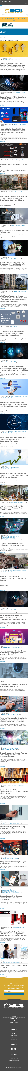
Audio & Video (14, 1022)
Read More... (3, 73)
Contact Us (14, 1039)
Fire (14, 1020)
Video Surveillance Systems (19, 92)
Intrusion (14, 1016)
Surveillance (14, 1024)
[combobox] (14, 15)
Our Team (14, 1035)
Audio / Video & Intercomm (8, 538)
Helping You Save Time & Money (10, 59)
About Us (14, 1033)
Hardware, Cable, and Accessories (10, 161)
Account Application (14, 1060)
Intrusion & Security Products (20, 124)
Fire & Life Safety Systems (17, 326)
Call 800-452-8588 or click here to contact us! (14, 19)
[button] (26, 4)
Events (14, 1037)
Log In (21, 3)
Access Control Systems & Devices (10, 258)
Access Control (14, 1018)
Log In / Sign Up (14, 1058)
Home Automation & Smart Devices (10, 539)
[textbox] (13, 14)
